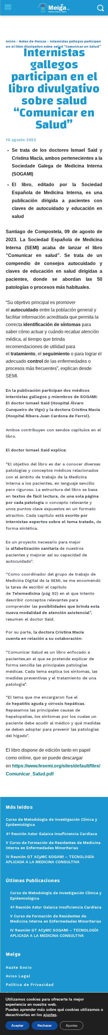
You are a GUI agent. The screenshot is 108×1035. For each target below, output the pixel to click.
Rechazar (44, 1025)
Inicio (10, 41)
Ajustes (71, 1025)
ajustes (49, 1015)
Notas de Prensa (32, 41)
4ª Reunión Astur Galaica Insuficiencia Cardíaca (55, 907)
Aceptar (17, 1025)
